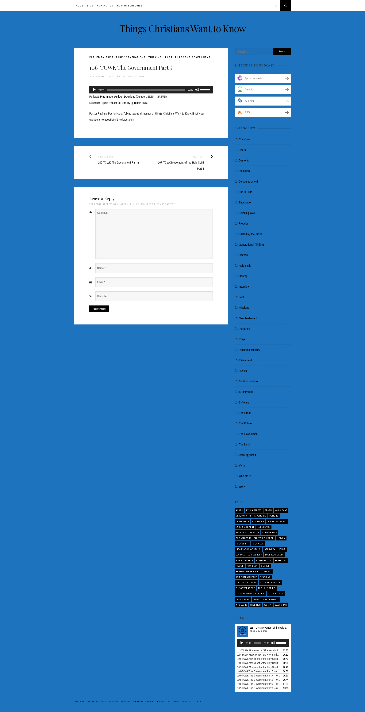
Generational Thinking (144, 57)
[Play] (94, 90)
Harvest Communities (147, 701)
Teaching (265, 577)
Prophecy (252, 566)
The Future (173, 57)
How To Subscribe (129, 5)
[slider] (205, 89)
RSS (145, 103)
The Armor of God (270, 582)
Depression (242, 521)
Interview (244, 286)
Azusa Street (253, 510)
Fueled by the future (106, 57)
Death (242, 150)
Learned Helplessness (249, 554)
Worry (242, 486)
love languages (274, 554)
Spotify (126, 103)
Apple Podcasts (111, 103)
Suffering (244, 402)
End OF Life (245, 192)
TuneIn (137, 103)
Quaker (265, 566)
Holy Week (258, 543)
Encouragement (245, 527)
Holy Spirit (245, 265)
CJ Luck (197, 701)
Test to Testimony (246, 582)
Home (79, 5)
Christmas (245, 139)
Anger (239, 510)
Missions (244, 307)
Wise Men (255, 605)
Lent (241, 297)
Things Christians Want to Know (182, 28)
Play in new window (111, 96)
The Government (197, 57)
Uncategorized (247, 455)
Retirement (245, 360)
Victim (242, 465)
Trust (256, 599)
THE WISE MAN (275, 593)
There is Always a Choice (250, 593)
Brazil (268, 510)
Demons (273, 515)
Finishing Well (247, 213)
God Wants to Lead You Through (255, 538)
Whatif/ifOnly (271, 599)
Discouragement (248, 181)
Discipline (244, 171)
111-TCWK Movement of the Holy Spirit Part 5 (273, 627)
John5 (282, 549)
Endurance (245, 202)
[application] (151, 89)
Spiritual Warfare (248, 381)
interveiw (269, 549)
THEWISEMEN (243, 599)
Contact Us (105, 5)
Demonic (244, 160)
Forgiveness (269, 532)
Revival (243, 371)
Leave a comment (136, 76)
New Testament (248, 318)
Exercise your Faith (247, 532)
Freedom (244, 223)
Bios (90, 5)
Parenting (244, 329)
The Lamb (244, 444)
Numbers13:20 (264, 560)
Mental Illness (244, 560)
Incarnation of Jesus (248, 549)
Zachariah (281, 605)
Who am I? (245, 476)
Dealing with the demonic (251, 515)
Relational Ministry (249, 350)
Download (129, 96)
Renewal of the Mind (248, 571)
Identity (243, 276)
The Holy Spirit (266, 588)
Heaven (243, 255)
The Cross (245, 413)
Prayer (242, 339)
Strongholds (246, 392)
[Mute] (197, 90)
